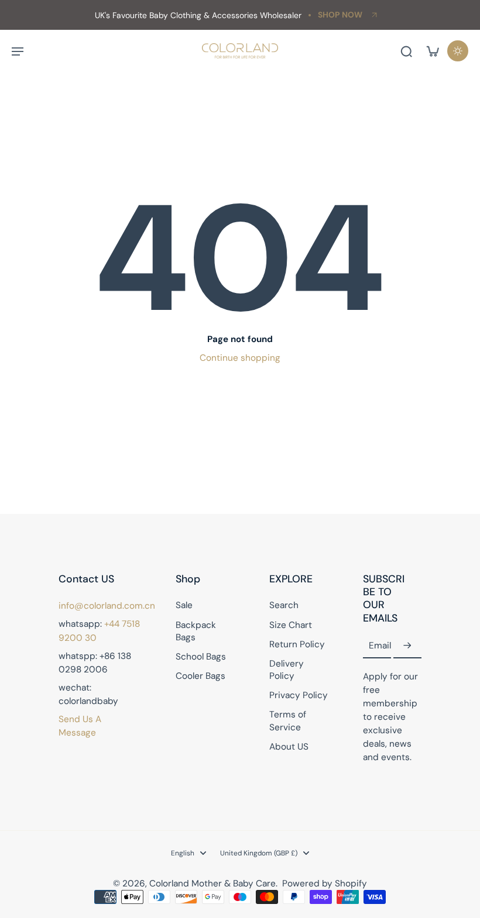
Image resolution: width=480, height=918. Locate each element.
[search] (406, 51)
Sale (184, 605)
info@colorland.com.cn (107, 606)
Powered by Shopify (324, 883)
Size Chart (290, 625)
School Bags (201, 656)
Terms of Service (287, 721)
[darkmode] (457, 50)
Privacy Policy (298, 695)
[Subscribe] (407, 646)
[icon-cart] (432, 51)
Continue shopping (240, 358)
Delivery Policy (286, 670)
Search (284, 605)
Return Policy (297, 644)
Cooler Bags (200, 676)
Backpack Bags (196, 631)
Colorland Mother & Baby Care (212, 883)
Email (380, 645)
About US (288, 747)
